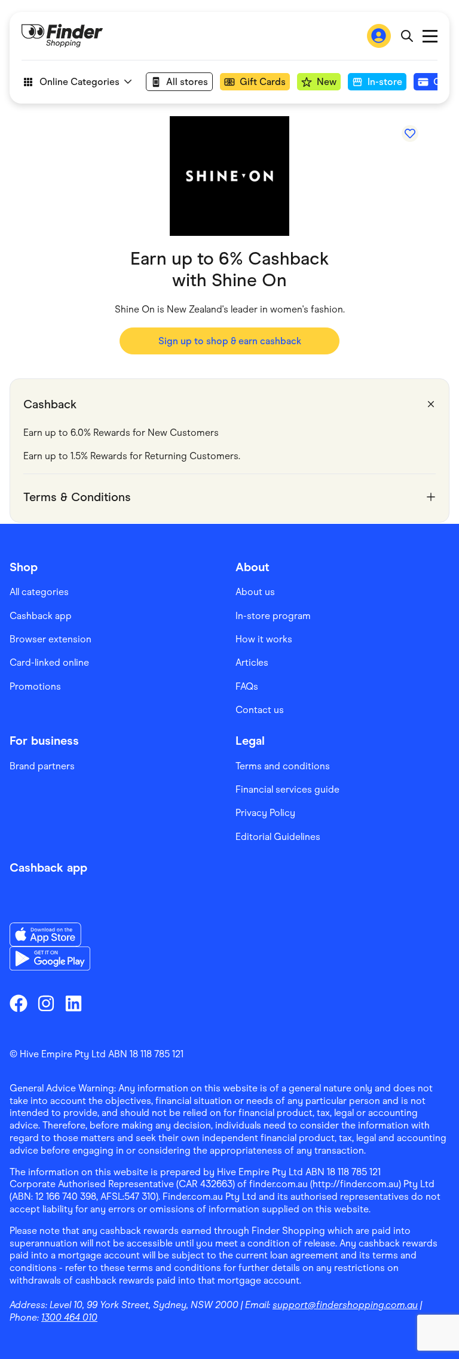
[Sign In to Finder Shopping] (379, 36)
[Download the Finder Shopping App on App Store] (50, 935)
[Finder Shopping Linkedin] (73, 1003)
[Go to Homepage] (62, 36)
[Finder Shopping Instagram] (46, 1003)
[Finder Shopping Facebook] (18, 1003)
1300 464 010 (69, 1317)
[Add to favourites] (410, 133)
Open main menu (430, 36)
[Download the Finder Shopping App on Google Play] (50, 958)
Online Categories (79, 81)
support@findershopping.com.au (345, 1305)
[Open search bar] (406, 36)
